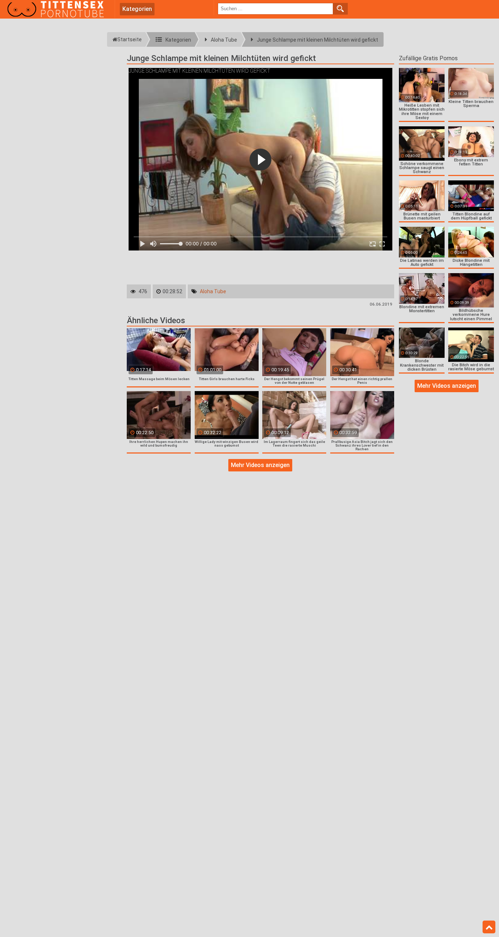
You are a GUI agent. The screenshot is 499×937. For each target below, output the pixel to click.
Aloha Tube (213, 291)
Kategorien (137, 8)
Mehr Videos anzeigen (260, 465)
